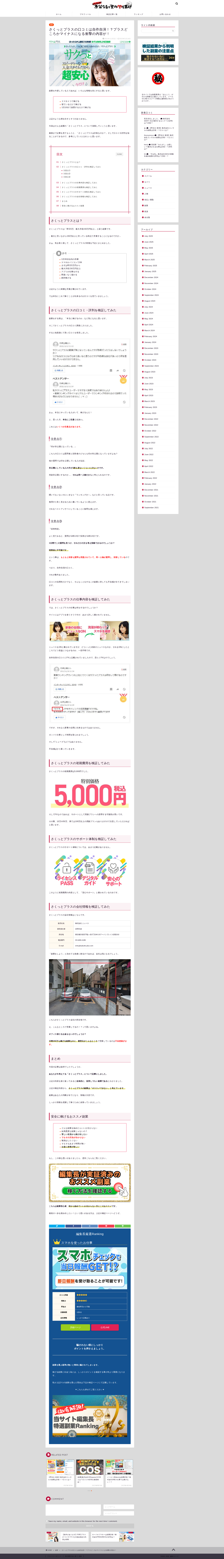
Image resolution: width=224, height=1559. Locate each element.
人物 (146, 194)
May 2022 (148, 460)
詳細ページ (75, 1327)
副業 (51, 24)
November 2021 (151, 496)
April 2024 (148, 325)
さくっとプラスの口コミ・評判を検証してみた (81, 167)
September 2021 (151, 508)
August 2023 (149, 372)
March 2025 (149, 260)
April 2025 (148, 254)
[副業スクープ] (112, 9)
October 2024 (150, 289)
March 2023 (149, 401)
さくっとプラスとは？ (71, 162)
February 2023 (150, 407)
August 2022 (149, 443)
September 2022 (151, 437)
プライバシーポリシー (54, 1556)
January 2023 (150, 413)
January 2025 (150, 272)
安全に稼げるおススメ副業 (73, 206)
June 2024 (148, 313)
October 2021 (150, 502)
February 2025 (150, 266)
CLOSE (119, 154)
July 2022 (148, 449)
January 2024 (150, 342)
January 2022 (150, 484)
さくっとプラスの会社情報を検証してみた (79, 197)
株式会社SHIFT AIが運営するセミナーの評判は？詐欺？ (158, 121)
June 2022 (148, 454)
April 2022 (148, 466)
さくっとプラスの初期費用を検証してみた (79, 187)
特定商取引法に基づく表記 (73, 1556)
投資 (146, 211)
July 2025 (148, 236)
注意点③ (66, 177)
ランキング (138, 14)
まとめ (64, 201)
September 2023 (151, 366)
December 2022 (151, 419)
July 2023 (148, 378)
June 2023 (148, 384)
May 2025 (148, 248)
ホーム (59, 14)
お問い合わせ (165, 14)
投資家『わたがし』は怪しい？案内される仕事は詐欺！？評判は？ (158, 147)
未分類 (147, 217)
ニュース (148, 188)
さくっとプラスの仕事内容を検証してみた (79, 183)
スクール (148, 176)
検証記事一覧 (112, 14)
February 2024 (150, 336)
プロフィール (85, 14)
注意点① (66, 170)
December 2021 (151, 490)
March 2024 (149, 331)
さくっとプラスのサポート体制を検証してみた (81, 192)
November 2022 (151, 425)
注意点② (66, 174)
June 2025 (148, 242)
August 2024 (149, 301)
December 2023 (151, 348)
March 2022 (149, 472)
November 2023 (151, 354)
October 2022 (150, 431)
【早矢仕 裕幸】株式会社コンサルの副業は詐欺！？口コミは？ (159, 137)
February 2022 (150, 478)
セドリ (147, 182)
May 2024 (148, 319)
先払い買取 (149, 200)
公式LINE (105, 1327)
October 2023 (150, 360)
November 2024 (151, 283)
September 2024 (151, 295)
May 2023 (148, 390)
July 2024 (148, 307)
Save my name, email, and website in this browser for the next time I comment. (82, 1521)
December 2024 (151, 277)
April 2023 (148, 395)
